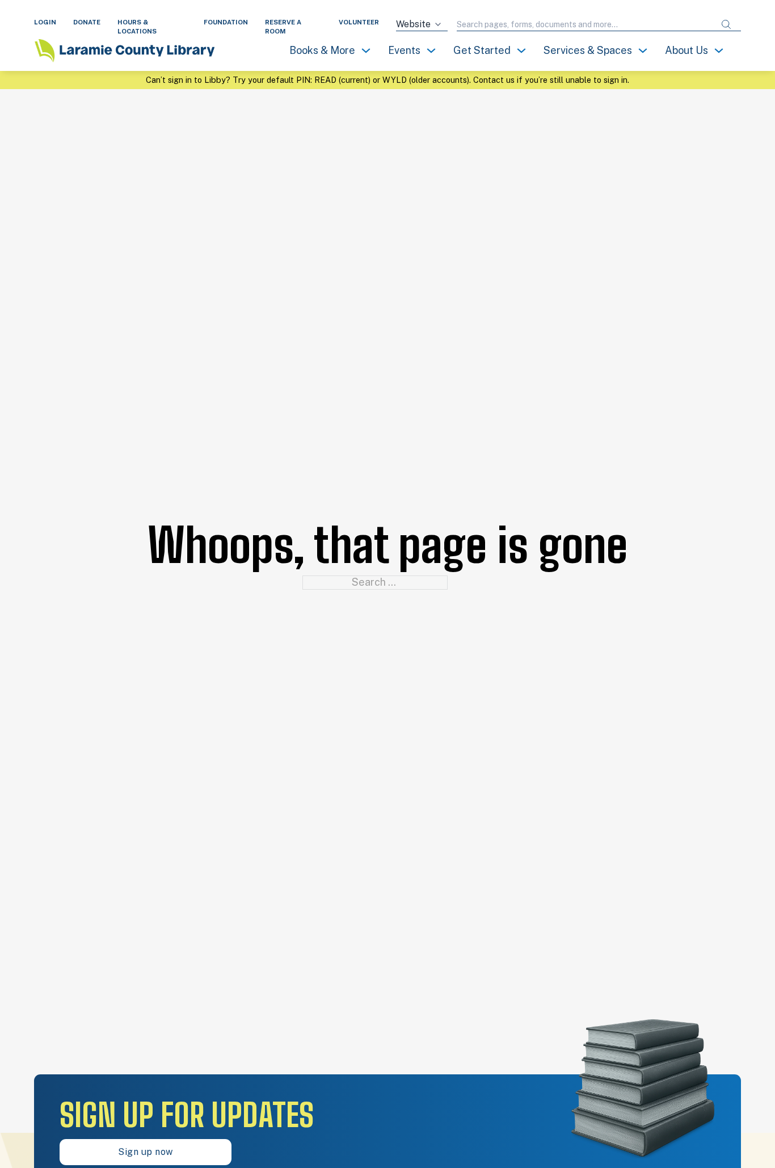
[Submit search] (726, 24)
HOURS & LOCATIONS (137, 26)
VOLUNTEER (359, 22)
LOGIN (45, 22)
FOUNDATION (226, 22)
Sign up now (145, 1151)
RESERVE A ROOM (283, 26)
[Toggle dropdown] (366, 50)
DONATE (86, 22)
